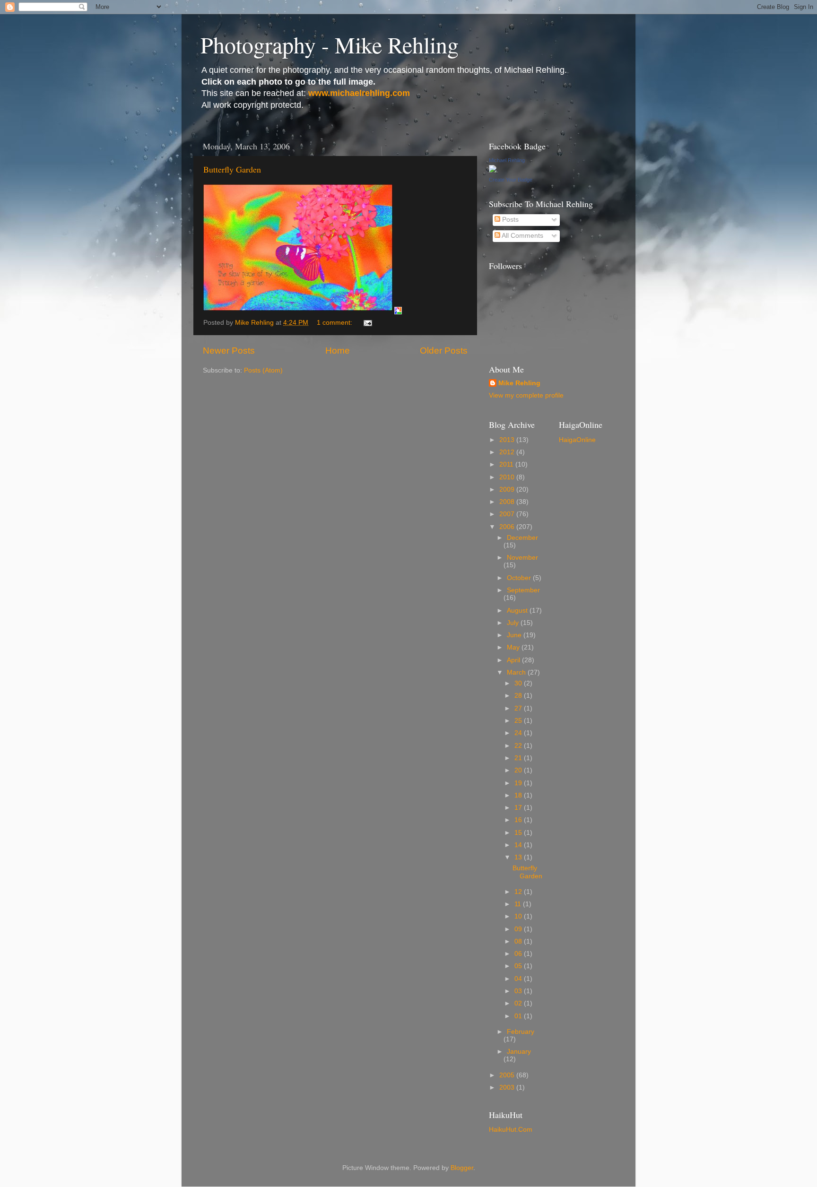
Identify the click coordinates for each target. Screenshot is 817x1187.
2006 (507, 526)
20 (519, 770)
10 (519, 916)
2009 (507, 489)
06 (519, 953)
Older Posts (444, 350)
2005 (507, 1075)
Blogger (462, 1167)
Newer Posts (229, 350)
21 (519, 758)
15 (519, 832)
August (518, 610)
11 (518, 904)
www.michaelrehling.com (359, 93)
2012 (507, 452)
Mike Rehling (519, 383)
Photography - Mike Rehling (329, 44)
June (515, 635)
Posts (509, 219)
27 (519, 708)
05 (519, 966)
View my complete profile (526, 395)
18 (519, 795)
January (519, 1051)
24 (519, 732)
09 (519, 929)
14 (519, 845)
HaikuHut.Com (510, 1129)
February (520, 1031)
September (523, 590)
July (514, 622)
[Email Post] (367, 322)
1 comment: (335, 322)
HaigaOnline (577, 439)
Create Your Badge (510, 179)
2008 (507, 501)
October (520, 577)
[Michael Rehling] (492, 170)
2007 (507, 514)
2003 (507, 1087)
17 (519, 807)
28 (519, 695)
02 (519, 1003)
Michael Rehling (507, 160)
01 (519, 1016)
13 (519, 857)
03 (519, 991)
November (522, 557)
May (514, 647)
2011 (507, 464)
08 (519, 941)
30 (519, 683)
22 (519, 745)
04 (519, 978)
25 (519, 720)
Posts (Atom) (263, 370)
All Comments (521, 235)
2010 (507, 477)
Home (337, 350)
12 (519, 891)
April (514, 660)
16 (519, 819)
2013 (507, 439)
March (517, 672)
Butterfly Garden (232, 169)
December (522, 537)
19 (519, 783)
